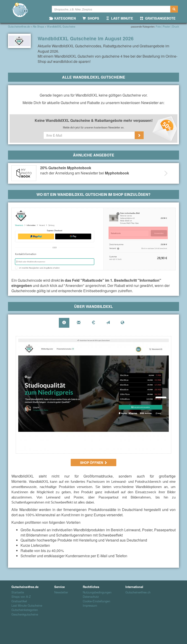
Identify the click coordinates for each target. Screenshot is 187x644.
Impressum (90, 605)
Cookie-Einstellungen (96, 601)
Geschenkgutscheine (24, 614)
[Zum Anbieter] (93, 395)
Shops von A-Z (21, 596)
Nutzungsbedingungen (97, 592)
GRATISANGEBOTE (159, 18)
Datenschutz (91, 596)
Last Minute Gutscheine (26, 605)
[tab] (64, 323)
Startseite (17, 592)
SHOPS (92, 18)
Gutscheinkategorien (24, 609)
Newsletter (61, 592)
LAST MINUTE (121, 18)
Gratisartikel (19, 601)
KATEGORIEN (64, 18)
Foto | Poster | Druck (167, 26)
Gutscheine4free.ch (136, 592)
